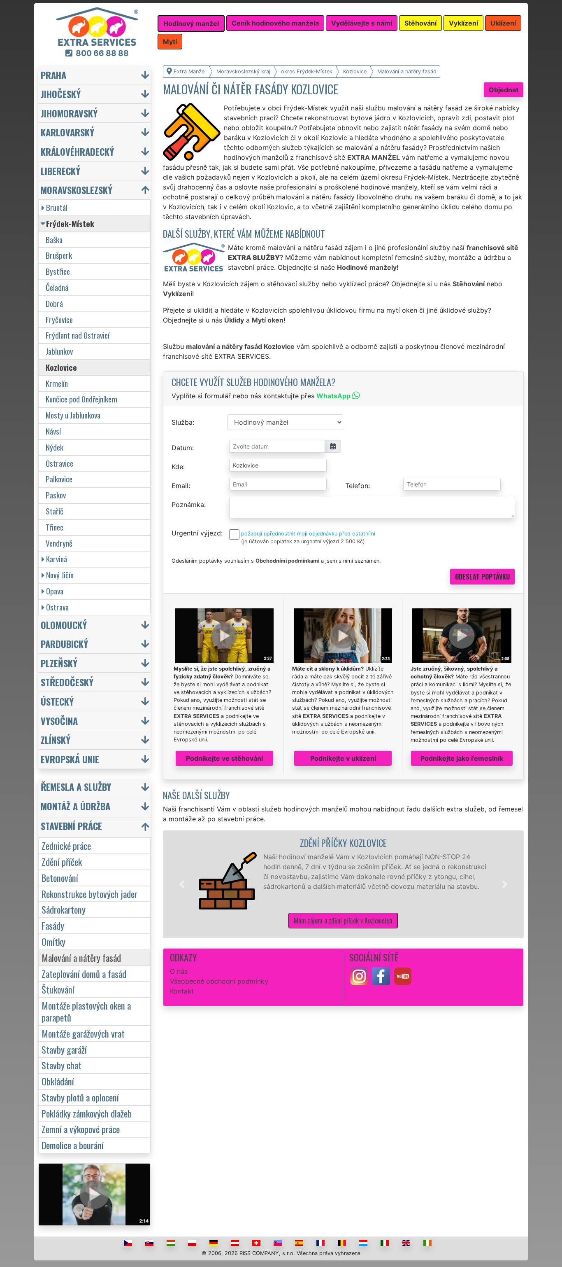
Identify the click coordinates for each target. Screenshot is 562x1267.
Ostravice (59, 463)
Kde (177, 467)
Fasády (53, 925)
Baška (54, 239)
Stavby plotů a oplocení (80, 1097)
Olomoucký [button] (64, 624)
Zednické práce (66, 845)
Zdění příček (62, 861)
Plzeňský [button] (59, 663)
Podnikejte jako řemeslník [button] (461, 758)
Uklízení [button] (503, 23)
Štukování (58, 989)
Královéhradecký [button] (77, 151)
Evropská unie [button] (70, 759)
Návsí (53, 431)
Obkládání (58, 1081)
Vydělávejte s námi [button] (361, 23)
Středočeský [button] (67, 682)
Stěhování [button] (420, 23)
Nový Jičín (60, 575)
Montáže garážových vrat (83, 1033)
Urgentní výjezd (196, 533)
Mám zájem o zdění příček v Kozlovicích (343, 921)
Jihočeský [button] (61, 94)
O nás (179, 971)
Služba (182, 422)
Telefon (356, 486)
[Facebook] (381, 975)
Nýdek (54, 447)
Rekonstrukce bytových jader (89, 893)
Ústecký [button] (57, 701)
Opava (54, 591)
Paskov (56, 495)
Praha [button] (53, 75)
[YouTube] (403, 975)
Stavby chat (61, 1065)
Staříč (54, 511)
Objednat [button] (503, 90)
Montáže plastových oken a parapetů (86, 1011)
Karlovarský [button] (67, 132)
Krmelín (57, 383)
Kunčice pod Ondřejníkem (81, 399)
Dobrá (54, 303)
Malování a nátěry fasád (81, 957)
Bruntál (56, 207)
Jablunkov (59, 351)
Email (180, 486)
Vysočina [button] (59, 720)
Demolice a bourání (73, 1145)
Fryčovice (59, 319)
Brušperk (59, 255)
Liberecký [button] (60, 171)
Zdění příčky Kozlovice (343, 842)
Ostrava (57, 607)
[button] (181, 884)
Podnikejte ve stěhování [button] (224, 758)
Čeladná (57, 287)
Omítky (53, 941)
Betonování (60, 877)
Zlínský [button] (55, 739)
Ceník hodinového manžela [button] (275, 23)
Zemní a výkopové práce (81, 1129)
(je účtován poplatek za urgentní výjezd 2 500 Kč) (303, 541)
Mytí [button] (170, 41)
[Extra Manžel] (97, 26)
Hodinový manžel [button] (191, 23)
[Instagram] (359, 975)
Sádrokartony (64, 909)
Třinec (54, 527)
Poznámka (188, 504)
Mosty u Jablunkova (73, 415)
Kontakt (182, 991)
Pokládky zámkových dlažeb (87, 1113)
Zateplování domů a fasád (84, 973)
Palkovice (59, 479)
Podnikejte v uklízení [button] (343, 758)
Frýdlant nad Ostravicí (77, 335)
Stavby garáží (64, 1049)
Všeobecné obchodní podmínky (219, 981)
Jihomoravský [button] (69, 113)
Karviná (56, 559)
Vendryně (59, 543)
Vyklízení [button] (463, 23)
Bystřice (58, 271)
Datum (182, 448)
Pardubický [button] (64, 643)
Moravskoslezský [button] (76, 189)
